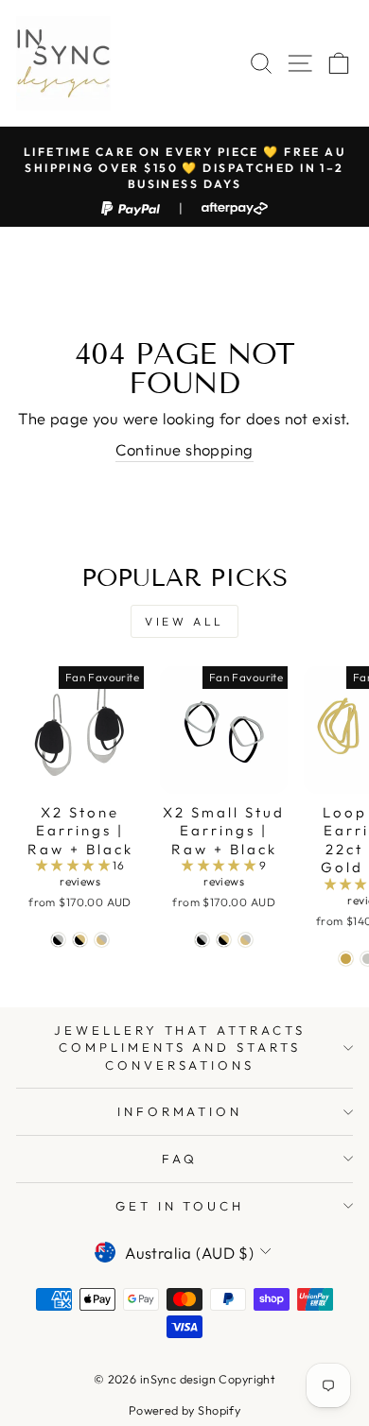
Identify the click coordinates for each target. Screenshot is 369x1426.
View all (184, 621)
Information (180, 1111)
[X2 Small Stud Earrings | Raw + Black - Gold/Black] (224, 940)
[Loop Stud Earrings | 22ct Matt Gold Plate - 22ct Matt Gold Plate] (346, 959)
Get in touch (180, 1205)
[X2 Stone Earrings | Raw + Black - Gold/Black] (80, 940)
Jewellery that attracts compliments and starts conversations (180, 1047)
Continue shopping (184, 449)
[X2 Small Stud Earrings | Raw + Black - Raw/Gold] (245, 940)
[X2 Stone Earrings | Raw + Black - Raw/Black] (58, 940)
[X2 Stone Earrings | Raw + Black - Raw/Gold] (102, 940)
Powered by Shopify (184, 1409)
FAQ (180, 1158)
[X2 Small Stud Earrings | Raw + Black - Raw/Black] (202, 940)
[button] (75, 865)
